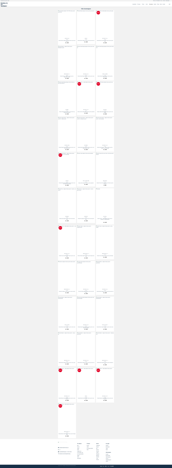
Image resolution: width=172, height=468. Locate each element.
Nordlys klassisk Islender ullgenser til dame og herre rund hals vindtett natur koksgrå (67, 183)
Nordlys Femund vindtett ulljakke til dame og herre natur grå (67, 256)
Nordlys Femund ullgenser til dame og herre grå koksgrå (105, 255)
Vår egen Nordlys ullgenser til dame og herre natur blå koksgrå (86, 292)
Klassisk (97, 451)
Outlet (161, 4)
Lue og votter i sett (80, 452)
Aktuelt (164, 0)
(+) (59, 449)
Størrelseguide (167, 0)
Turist (97, 458)
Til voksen (138, 4)
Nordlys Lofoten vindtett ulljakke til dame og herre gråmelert (86, 111)
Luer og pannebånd (90, 448)
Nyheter (155, 4)
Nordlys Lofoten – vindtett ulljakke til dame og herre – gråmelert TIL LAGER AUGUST (105, 219)
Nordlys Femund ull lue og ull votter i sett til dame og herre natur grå (105, 183)
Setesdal (97, 456)
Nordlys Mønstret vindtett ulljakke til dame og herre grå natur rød (105, 398)
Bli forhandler (158, 0)
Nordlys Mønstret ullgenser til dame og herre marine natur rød (67, 327)
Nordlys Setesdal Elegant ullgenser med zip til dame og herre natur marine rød (67, 112)
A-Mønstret (98, 445)
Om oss (161, 0)
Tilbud (158, 4)
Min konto (154, 0)
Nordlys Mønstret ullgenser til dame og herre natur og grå (67, 362)
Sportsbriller (134, 4)
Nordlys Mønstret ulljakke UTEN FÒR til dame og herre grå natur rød (67, 41)
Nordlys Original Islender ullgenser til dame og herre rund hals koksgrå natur (67, 148)
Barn (78, 445)
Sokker (78, 455)
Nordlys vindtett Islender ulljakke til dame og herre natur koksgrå (105, 112)
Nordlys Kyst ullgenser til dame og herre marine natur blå (67, 291)
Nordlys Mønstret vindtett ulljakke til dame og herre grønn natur (105, 41)
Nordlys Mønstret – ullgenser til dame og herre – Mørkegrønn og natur (67, 76)
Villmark (97, 459)
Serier (147, 4)
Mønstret (97, 455)
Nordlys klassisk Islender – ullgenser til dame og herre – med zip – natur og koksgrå (105, 148)
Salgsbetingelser (108, 459)
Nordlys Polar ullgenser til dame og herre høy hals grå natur (67, 219)
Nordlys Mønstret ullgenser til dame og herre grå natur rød (86, 40)
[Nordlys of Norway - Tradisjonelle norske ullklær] (4, 4)
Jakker (78, 448)
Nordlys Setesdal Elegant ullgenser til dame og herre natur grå (86, 76)
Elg (96, 448)
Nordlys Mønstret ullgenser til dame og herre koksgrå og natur (105, 363)
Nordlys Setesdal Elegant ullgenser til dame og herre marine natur (105, 76)
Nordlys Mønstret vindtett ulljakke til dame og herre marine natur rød (67, 398)
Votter (78, 456)
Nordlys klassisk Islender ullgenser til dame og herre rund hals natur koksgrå (86, 327)
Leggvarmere (79, 451)
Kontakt (164, 4)
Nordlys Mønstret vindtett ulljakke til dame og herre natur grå (86, 398)
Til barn (143, 4)
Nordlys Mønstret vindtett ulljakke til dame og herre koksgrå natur (67, 434)
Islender (97, 449)
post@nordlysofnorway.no (64, 447)
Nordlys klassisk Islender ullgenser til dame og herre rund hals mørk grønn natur (86, 148)
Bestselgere (151, 4)
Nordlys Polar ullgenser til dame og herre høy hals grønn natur (86, 219)
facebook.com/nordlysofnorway (64, 453)
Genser (88, 445)
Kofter (78, 449)
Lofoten (97, 452)
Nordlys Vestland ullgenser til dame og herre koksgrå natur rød (86, 256)
